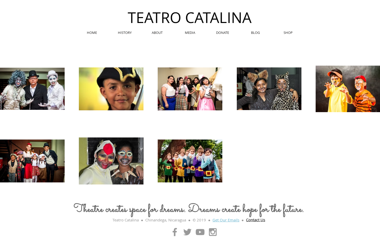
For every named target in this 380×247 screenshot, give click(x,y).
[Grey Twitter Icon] (187, 232)
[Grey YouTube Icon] (200, 232)
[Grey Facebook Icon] (174, 232)
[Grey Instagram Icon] (212, 232)
